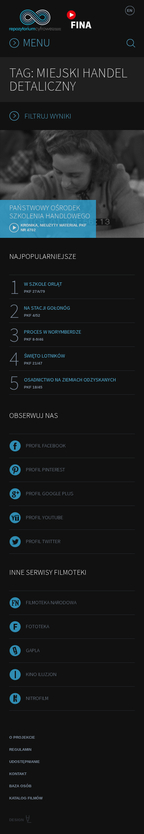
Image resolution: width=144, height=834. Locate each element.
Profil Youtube (44, 517)
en (129, 10)
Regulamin (20, 749)
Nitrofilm (37, 698)
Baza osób (20, 786)
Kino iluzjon (41, 674)
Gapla (33, 650)
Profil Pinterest (45, 469)
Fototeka (37, 626)
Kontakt (18, 774)
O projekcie (22, 737)
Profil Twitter (43, 541)
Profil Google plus (49, 493)
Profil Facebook (46, 445)
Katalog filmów (25, 798)
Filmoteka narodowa (51, 602)
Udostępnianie (24, 762)
